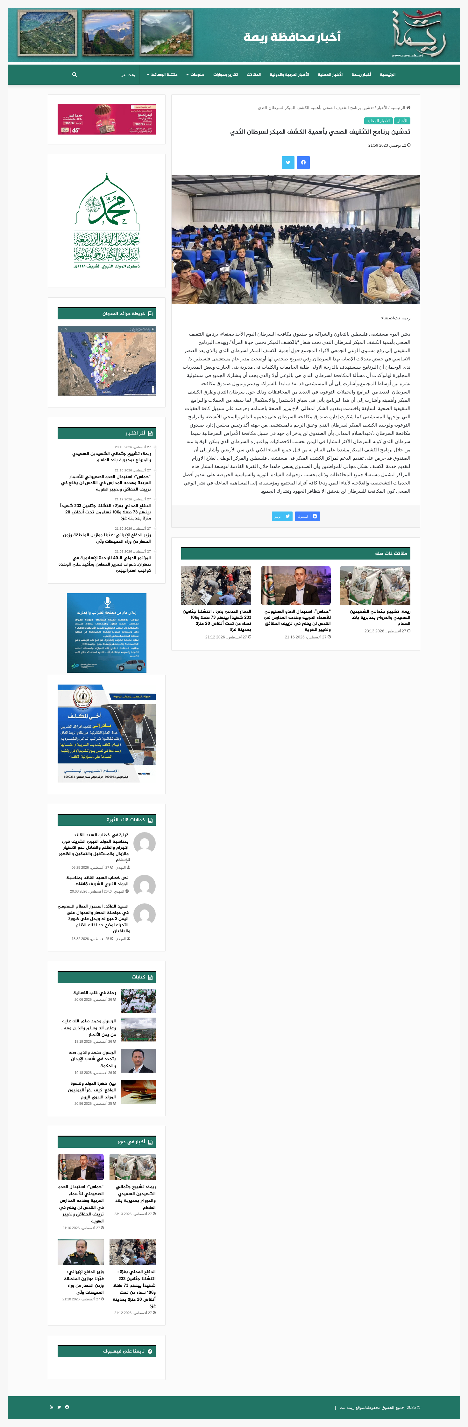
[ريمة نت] (234, 32)
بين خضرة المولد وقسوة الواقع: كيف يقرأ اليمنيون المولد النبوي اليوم (92, 1090)
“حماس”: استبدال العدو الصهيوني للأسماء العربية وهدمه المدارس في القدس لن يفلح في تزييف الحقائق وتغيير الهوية (297, 620)
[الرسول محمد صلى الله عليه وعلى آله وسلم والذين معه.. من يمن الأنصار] (138, 1029)
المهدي (121, 867)
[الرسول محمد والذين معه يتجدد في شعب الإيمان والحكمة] (138, 1061)
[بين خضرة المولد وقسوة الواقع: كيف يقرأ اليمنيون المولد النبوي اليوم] (138, 1092)
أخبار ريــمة (361, 74)
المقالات (254, 74)
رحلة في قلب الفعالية (94, 993)
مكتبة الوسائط (164, 74)
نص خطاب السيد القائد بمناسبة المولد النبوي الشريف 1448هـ (97, 881)
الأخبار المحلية (330, 74)
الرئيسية (387, 74)
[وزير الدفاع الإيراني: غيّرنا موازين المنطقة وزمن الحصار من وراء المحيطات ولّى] (81, 1252)
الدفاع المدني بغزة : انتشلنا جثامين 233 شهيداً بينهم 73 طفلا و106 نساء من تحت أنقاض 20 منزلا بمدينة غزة (217, 620)
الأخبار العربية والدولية (289, 74)
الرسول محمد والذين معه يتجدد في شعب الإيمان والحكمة (92, 1059)
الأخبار (382, 107)
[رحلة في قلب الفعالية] (138, 1001)
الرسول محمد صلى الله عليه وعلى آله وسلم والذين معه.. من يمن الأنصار (88, 1028)
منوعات (197, 74)
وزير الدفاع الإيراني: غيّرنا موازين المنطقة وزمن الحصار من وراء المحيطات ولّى (84, 1282)
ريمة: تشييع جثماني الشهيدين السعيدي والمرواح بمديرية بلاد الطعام (380, 617)
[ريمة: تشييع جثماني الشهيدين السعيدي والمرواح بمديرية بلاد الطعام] (375, 585)
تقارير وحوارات (225, 74)
